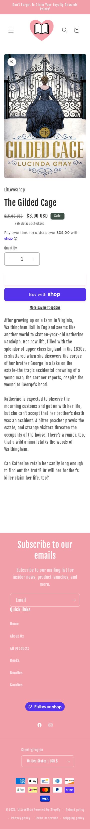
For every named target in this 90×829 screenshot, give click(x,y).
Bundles (16, 672)
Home (14, 623)
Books (15, 660)
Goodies (16, 684)
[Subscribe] (74, 600)
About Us (17, 636)
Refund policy (75, 810)
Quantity (10, 248)
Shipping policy (73, 818)
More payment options (45, 307)
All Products (19, 648)
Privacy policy (20, 818)
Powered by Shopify (47, 810)
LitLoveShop (25, 810)
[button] (11, 30)
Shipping (9, 223)
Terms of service (47, 818)
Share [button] (13, 494)
